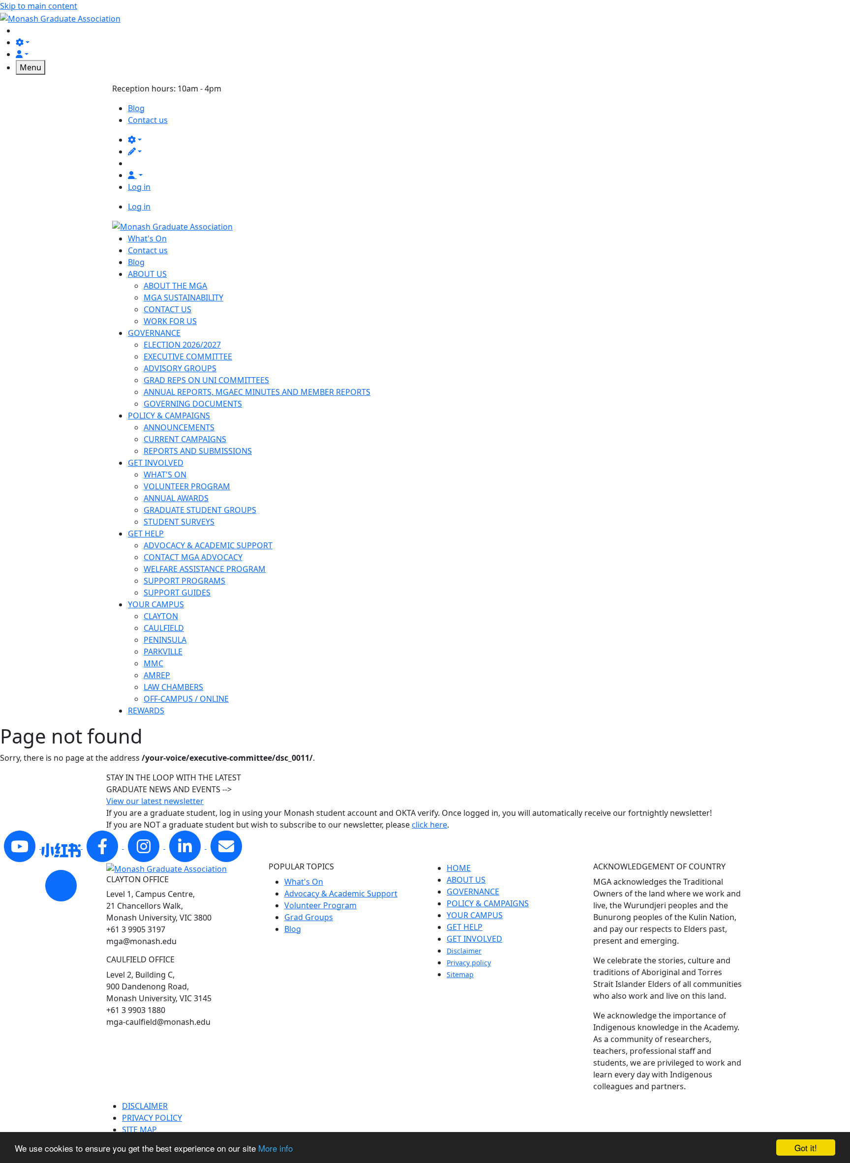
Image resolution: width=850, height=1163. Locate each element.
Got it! (805, 1147)
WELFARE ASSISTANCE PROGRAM (205, 569)
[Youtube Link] (20, 845)
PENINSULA (165, 639)
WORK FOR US (170, 321)
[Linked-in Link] (62, 845)
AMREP (157, 675)
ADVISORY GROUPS (180, 368)
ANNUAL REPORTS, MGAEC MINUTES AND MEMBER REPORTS (257, 392)
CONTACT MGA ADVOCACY (193, 557)
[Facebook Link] (103, 845)
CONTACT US (167, 309)
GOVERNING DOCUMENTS (193, 403)
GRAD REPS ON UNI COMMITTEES (206, 380)
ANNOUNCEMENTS (179, 427)
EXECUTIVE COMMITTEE (188, 356)
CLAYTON (161, 616)
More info (275, 1148)
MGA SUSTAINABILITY (183, 297)
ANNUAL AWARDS (176, 498)
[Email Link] (226, 845)
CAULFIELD (164, 628)
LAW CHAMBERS (173, 687)
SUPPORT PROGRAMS (184, 580)
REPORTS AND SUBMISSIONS (198, 451)
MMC (153, 663)
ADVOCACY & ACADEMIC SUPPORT (208, 545)
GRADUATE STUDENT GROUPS (200, 510)
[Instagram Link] (144, 845)
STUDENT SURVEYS (179, 521)
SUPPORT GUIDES (177, 592)
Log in (139, 186)
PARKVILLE (163, 651)
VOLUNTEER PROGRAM (187, 486)
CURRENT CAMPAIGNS (185, 439)
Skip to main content (38, 5)
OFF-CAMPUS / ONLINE (186, 698)
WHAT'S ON (165, 474)
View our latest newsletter (155, 801)
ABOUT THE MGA (175, 285)
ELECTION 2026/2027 (182, 344)
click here (429, 824)
